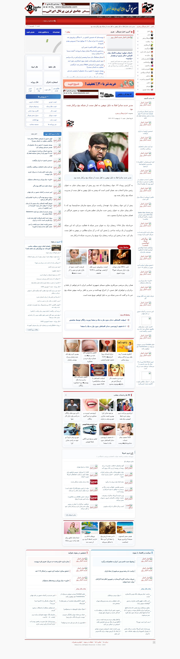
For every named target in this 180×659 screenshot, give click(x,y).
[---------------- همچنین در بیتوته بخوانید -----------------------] (77, 553)
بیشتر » (67, 32)
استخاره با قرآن (52, 82)
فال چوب (48, 89)
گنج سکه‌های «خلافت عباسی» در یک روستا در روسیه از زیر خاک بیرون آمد (113, 467)
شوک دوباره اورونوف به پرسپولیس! (74, 609)
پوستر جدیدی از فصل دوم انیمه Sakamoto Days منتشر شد (39, 213)
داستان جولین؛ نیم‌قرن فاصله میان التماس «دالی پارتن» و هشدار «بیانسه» (120, 55)
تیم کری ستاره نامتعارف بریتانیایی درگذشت (145, 147)
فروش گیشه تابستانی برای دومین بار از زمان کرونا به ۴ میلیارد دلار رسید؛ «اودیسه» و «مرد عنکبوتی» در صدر (39, 206)
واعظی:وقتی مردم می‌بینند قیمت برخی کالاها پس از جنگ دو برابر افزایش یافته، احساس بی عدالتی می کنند (108, 622)
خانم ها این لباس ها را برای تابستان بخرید (48, 297)
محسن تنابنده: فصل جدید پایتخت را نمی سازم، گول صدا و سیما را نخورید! (40, 225)
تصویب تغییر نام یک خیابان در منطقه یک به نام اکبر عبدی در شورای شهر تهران (107, 611)
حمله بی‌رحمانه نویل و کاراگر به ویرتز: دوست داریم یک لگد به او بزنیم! (73, 616)
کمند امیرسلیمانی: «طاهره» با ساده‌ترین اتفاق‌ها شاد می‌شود (145, 164)
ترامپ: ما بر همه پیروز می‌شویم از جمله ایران (119, 571)
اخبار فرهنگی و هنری (143, 26)
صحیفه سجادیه (34, 124)
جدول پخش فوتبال (32, 115)
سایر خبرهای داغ (71, 515)
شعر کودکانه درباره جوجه (53, 252)
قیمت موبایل (52, 115)
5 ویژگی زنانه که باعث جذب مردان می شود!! (47, 263)
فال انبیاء (34, 67)
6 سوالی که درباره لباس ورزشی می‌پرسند (48, 279)
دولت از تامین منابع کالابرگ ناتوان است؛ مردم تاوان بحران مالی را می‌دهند (77, 489)
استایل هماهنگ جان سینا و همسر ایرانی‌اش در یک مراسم (84, 57)
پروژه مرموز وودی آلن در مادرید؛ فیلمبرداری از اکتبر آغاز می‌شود (39, 198)
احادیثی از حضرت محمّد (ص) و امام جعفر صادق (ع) (45, 282)
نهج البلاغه (35, 120)
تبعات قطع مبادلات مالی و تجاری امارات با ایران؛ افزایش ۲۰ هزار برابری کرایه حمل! (112, 474)
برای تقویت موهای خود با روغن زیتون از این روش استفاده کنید (44, 258)
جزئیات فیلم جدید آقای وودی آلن (145, 297)
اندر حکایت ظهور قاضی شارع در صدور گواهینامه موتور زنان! (138, 602)
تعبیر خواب (30, 90)
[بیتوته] (33, 14)
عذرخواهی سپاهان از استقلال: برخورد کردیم (43, 609)
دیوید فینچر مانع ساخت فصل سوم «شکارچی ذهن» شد (85, 61)
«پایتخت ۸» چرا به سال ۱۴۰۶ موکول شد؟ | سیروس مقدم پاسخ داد (84, 42)
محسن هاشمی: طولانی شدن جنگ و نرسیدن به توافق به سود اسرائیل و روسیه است (113, 489)
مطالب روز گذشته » (32, 329)
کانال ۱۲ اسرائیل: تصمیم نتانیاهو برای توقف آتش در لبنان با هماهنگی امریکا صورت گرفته (78, 474)
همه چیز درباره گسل (54, 267)
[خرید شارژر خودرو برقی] (116, 94)
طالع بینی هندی (56, 90)
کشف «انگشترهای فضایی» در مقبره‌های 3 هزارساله (72, 602)
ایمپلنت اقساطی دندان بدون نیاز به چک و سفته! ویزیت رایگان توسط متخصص (97, 320)
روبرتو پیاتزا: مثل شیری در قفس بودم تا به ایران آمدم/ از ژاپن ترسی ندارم (42, 623)
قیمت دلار (53, 111)
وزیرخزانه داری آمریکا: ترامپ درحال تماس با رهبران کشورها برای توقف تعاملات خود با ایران (137, 631)
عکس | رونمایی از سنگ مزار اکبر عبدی (145, 198)
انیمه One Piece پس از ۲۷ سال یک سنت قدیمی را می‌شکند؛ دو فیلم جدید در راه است (145, 365)
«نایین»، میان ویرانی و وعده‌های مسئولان (145, 281)
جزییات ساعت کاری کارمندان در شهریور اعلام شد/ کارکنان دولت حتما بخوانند (115, 580)
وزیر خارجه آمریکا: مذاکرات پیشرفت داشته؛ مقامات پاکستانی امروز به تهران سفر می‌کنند (112, 498)
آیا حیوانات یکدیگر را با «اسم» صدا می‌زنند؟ (45, 602)
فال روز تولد (39, 90)
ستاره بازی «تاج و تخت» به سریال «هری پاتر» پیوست (145, 233)
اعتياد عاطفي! (56, 271)
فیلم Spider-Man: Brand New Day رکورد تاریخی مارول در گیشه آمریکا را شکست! (145, 216)
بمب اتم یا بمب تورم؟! (143, 622)
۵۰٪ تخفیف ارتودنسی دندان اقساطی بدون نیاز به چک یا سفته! (103, 326)
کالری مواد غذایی (33, 111)
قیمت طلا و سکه (51, 106)
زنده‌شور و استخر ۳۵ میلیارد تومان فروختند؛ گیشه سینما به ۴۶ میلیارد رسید (85, 52)
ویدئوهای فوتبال (33, 106)
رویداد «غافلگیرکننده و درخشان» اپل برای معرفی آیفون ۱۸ (43, 325)
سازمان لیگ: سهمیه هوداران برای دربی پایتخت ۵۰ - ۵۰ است (43, 616)
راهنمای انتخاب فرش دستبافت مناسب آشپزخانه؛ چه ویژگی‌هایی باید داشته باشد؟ (38, 247)
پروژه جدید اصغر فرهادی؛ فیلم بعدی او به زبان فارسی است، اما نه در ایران (39, 219)
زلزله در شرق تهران (83, 467)
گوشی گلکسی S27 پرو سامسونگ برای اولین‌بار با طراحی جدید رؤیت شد (43, 306)
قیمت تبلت (53, 120)
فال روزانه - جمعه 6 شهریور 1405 (50, 321)
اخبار (152, 26)
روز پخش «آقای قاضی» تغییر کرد (92, 47)
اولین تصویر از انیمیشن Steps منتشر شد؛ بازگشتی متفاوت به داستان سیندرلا (86, 66)
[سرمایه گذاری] (98, 84)
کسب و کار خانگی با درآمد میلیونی (113, 506)
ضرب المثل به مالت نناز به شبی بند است (48, 301)
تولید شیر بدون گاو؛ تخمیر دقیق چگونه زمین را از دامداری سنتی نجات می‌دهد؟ (44, 316)
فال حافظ (51, 67)
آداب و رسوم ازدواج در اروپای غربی (50, 275)
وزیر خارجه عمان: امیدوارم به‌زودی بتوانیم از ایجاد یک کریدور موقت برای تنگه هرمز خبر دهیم (107, 631)
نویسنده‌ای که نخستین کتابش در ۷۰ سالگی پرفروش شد (85, 37)
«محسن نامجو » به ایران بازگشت (145, 132)
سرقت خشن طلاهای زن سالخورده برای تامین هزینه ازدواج (78, 498)
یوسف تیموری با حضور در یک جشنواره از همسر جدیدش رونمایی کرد (85, 72)
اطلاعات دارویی (33, 102)
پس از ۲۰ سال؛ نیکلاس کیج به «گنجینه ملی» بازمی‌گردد (145, 382)
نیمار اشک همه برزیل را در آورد (114, 482)
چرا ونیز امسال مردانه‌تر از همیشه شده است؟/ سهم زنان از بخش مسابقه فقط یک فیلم (145, 115)
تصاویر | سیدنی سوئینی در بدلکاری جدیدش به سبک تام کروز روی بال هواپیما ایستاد (145, 182)
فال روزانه (34, 82)
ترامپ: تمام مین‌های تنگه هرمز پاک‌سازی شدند (137, 595)
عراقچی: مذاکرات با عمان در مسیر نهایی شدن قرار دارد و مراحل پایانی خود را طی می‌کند (77, 506)
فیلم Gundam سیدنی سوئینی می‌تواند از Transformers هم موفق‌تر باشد (145, 347)
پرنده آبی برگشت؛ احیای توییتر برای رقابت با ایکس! (45, 311)
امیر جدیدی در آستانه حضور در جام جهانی (145, 312)
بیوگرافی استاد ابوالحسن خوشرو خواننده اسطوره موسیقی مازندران (145, 250)
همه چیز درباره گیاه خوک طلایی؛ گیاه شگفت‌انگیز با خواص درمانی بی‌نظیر (43, 292)
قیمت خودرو (52, 102)
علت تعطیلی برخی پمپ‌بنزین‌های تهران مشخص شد (108, 602)
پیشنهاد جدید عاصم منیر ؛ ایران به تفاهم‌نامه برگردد (117, 561)
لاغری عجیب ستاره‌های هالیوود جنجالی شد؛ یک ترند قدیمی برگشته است (145, 329)
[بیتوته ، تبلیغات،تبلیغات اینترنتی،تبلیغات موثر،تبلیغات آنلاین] (66, 9)
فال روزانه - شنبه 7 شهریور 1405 (50, 286)
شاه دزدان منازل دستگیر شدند (80, 482)
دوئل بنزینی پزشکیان (114, 595)
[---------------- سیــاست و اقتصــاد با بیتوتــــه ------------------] (142, 553)
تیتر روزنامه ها (52, 124)
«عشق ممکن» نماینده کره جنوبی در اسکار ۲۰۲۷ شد (145, 266)
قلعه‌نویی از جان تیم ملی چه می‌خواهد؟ (73, 622)
